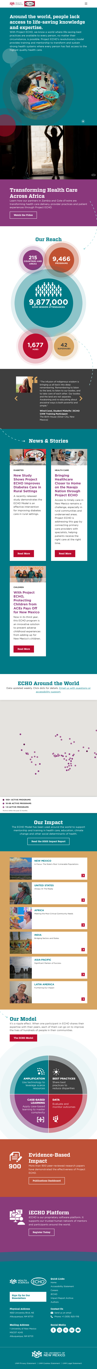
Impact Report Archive (62, 1298)
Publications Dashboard (47, 1180)
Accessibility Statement (62, 1286)
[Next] (80, 398)
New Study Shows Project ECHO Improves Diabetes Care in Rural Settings (27, 483)
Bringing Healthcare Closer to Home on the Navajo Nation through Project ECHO (68, 485)
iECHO (54, 1294)
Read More (24, 553)
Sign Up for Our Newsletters (21, 1296)
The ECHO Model (23, 1038)
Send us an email (62, 1313)
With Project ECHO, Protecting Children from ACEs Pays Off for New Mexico (27, 602)
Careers (54, 1290)
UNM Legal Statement (72, 1363)
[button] (36, 774)
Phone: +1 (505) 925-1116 (66, 1316)
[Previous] (16, 398)
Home (53, 1282)
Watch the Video (23, 215)
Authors (55, 1302)
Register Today (41, 1232)
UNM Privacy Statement (25, 1363)
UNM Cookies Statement (49, 1363)
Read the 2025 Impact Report (48, 841)
